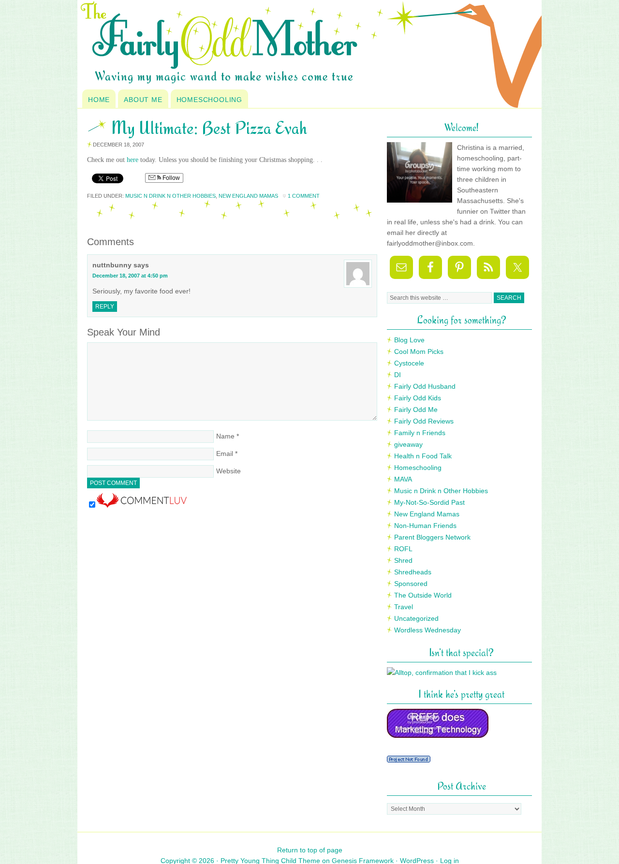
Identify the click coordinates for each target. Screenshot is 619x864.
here (132, 159)
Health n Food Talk (423, 456)
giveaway (408, 444)
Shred (403, 560)
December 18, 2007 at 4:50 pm (130, 275)
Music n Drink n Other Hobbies (170, 196)
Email (224, 453)
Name (225, 436)
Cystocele (409, 363)
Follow (170, 178)
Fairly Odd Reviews (424, 421)
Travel (403, 607)
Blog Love (409, 340)
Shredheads (412, 572)
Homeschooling (209, 99)
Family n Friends (419, 433)
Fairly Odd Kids (417, 398)
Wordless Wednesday (427, 630)
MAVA (403, 479)
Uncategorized (416, 618)
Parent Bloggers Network (432, 537)
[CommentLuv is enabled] (142, 505)
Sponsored (410, 583)
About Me (143, 99)
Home (99, 99)
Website (228, 471)
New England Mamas (248, 196)
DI (397, 375)
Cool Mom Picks (418, 351)
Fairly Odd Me (416, 409)
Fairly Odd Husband (425, 386)
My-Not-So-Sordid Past (429, 502)
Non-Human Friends (425, 525)
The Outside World (423, 595)
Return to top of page (309, 850)
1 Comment (304, 196)
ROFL (403, 549)
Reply (104, 306)
